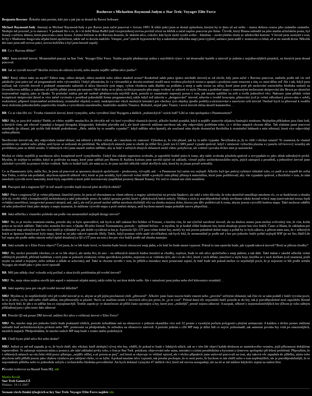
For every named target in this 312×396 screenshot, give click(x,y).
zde (57, 369)
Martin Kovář (11, 377)
